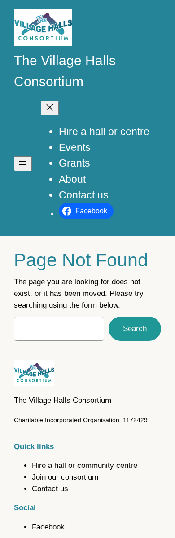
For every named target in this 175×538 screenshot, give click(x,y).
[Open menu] (23, 163)
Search (135, 328)
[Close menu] (50, 108)
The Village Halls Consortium (62, 400)
